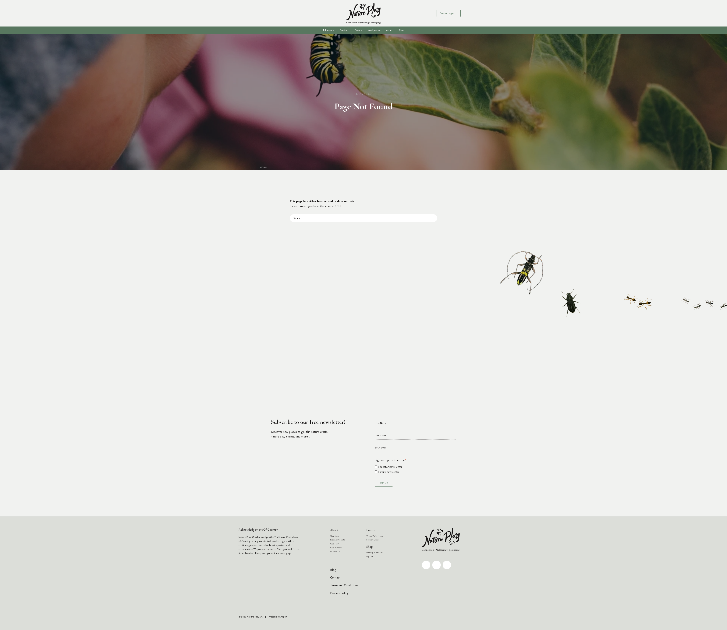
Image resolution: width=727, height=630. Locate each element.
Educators (328, 30)
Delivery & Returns (374, 552)
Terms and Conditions (344, 585)
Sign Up (384, 482)
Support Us (335, 551)
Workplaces (374, 30)
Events (358, 30)
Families (344, 30)
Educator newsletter (390, 467)
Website (272, 616)
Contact (335, 577)
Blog (333, 570)
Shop (401, 30)
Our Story (334, 535)
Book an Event (372, 539)
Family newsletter (388, 472)
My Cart (370, 556)
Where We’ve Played (374, 535)
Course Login (447, 13)
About (334, 530)
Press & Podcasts (337, 539)
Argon (283, 616)
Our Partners (336, 547)
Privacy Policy (339, 593)
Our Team (334, 543)
